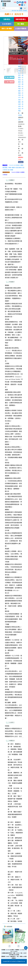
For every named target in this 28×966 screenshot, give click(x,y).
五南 (19, 119)
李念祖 (20, 64)
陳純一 (20, 66)
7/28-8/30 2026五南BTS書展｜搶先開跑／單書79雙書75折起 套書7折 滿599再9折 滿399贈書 (13, 167)
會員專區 (20, 10)
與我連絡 (25, 10)
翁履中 (20, 62)
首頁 (13, 10)
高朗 (19, 71)
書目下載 (16, 10)
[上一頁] (4, 69)
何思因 (20, 115)
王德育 (20, 68)
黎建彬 (20, 59)
